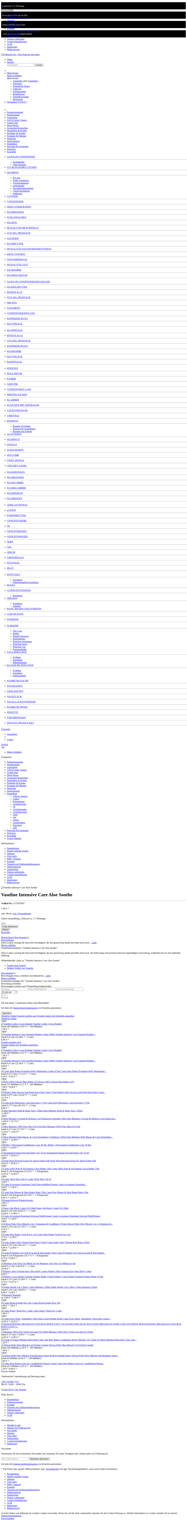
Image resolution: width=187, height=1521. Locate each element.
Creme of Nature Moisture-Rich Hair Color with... (113, 1340)
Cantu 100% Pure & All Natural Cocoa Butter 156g (75, 1168)
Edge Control (16, 254)
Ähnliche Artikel (9, 1016)
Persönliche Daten (21, 86)
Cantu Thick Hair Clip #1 (39, 1179)
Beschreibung (7, 937)
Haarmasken (15, 212)
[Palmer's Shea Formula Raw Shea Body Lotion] (24, 1271)
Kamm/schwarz (26, 1200)
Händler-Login (14, 1425)
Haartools (11, 788)
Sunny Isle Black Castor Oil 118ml (52, 1208)
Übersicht (17, 83)
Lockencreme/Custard (22, 167)
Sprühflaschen (17, 394)
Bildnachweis (13, 49)
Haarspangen (16, 472)
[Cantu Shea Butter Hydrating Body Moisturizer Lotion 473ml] (31, 1071)
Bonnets (12, 421)
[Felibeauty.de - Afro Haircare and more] (20, 54)
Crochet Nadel (17, 465)
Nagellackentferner (21, 702)
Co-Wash (12, 196)
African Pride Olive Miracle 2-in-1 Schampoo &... (89, 1224)
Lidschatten (15, 691)
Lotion (11, 510)
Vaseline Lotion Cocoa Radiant (47, 1024)
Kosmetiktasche (17, 680)
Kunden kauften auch (27, 1016)
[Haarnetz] (6, 1295)
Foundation (14, 686)
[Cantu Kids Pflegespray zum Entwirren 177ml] (24, 1103)
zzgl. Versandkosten (22, 913)
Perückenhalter (20, 649)
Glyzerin (13, 238)
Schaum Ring (15, 450)
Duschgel (13, 563)
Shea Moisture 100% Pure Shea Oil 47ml (61, 1126)
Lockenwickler (17, 410)
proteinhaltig (18, 185)
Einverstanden (7, 1518)
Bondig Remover (21, 636)
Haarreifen (14, 498)
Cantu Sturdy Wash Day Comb (47, 1311)
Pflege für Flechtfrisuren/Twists (29, 249)
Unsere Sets (12, 772)
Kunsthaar (17, 580)
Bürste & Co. (15, 335)
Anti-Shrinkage (17, 259)
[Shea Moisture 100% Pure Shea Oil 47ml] (21, 1126)
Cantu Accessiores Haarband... (72, 1184)
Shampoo (13, 172)
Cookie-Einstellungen (17, 41)
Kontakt (10, 28)
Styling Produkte (19, 233)
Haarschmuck (13, 791)
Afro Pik (12, 384)
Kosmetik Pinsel (17, 707)
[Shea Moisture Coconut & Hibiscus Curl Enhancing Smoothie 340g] (34, 1118)
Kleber (16, 633)
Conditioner (15, 201)
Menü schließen (14, 75)
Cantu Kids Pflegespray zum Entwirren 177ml (68, 1103)
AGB (9, 44)
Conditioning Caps (19, 389)
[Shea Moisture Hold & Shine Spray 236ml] (22, 1111)
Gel (9, 547)
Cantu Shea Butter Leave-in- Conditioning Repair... (80, 1363)
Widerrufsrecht (14, 33)
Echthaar (17, 657)
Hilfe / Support (14, 26)
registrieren (33, 81)
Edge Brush (14, 373)
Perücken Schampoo (22, 641)
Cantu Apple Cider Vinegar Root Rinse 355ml (68, 1242)
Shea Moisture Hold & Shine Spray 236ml (62, 1111)
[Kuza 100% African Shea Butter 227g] (20, 1082)
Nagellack (14, 696)
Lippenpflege (15, 557)
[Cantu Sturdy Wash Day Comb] (17, 1311)
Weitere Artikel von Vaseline (20, 968)
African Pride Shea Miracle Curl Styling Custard (71, 1345)
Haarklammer (16, 488)
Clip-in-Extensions (19, 590)
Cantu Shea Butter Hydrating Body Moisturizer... (83, 1071)
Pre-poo (16, 178)
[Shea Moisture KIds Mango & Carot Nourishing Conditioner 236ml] (34, 1137)
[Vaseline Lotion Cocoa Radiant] (17, 1024)
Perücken (11, 833)
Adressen (17, 89)
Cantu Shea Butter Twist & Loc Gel (53, 1234)
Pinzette (12, 712)
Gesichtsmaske (17, 531)
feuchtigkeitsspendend (23, 188)
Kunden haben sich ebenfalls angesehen (56, 1016)
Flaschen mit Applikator (23, 405)
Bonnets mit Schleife (22, 431)
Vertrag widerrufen (15, 39)
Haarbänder (15, 477)
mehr (94, 942)
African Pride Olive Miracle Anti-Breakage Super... (95, 1355)
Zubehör (17, 606)
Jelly (10, 568)
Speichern (6, 1013)
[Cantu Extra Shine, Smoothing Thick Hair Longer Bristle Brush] (32, 1319)
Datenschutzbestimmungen (25, 1008)
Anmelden (18, 81)
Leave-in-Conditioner (21, 156)
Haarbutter (15, 243)
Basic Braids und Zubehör (24, 608)
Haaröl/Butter (17, 287)
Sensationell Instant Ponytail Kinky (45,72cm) (68, 1153)
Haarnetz (13, 439)
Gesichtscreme (17, 520)
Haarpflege (15, 330)
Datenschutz (12, 36)
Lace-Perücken (17, 652)
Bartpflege (14, 362)
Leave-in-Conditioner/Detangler (28, 281)
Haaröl (12, 222)
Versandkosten (52, 1469)
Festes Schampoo (21, 180)
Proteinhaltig (19, 162)
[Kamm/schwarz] (10, 1200)
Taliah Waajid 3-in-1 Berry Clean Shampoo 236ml (74, 1287)
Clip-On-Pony (15, 614)
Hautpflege (14, 324)
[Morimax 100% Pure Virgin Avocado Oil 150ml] (25, 1332)
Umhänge (13, 415)
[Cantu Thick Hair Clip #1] (14, 1179)
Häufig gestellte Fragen (17, 18)
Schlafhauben (16, 217)
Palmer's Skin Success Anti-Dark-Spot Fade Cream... (81, 1092)
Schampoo (13, 308)
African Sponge (17, 505)
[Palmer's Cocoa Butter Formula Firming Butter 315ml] (27, 1276)
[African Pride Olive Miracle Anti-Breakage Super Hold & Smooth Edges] (36, 1355)
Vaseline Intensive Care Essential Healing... (76, 1034)
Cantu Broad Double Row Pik (46, 1303)
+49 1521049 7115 (10, 1381)
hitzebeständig (19, 675)
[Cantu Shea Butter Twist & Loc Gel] (19, 1234)
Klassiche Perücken (20, 665)
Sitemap (10, 20)
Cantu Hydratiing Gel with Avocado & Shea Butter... (81, 1253)
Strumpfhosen (16, 717)
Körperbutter (16, 515)
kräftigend (17, 193)
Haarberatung (13, 764)
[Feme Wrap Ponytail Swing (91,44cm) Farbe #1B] (25, 1161)
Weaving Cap (19, 647)
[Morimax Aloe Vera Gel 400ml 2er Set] (20, 1263)
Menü (9, 59)
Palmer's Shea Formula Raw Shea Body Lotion (69, 1271)
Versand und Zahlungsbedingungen (23, 31)
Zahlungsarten (19, 91)
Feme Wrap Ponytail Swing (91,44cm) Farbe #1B (73, 1161)
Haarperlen (15, 493)
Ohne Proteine (19, 164)
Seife (10, 541)
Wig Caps (17, 631)
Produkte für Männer (16, 785)
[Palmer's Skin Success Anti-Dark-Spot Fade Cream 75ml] (29, 1092)
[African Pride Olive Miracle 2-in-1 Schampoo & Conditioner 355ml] (33, 1224)
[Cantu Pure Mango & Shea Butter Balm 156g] (23, 1192)
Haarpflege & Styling (17, 780)
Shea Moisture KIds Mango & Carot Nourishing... (90, 1137)
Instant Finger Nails (20, 723)
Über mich (12, 23)
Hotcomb (13, 455)
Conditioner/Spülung (21, 313)
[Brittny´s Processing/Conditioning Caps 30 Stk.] (24, 1145)
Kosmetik (11, 836)
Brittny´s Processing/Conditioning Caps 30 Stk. (69, 1145)
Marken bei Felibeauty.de (18, 1428)
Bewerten (5, 932)
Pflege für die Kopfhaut (23, 228)
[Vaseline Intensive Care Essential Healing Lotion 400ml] (28, 1034)
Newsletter (12, 1430)
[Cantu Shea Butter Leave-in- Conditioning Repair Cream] (29, 1363)
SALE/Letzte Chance (17, 770)
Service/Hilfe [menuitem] (20, 30)
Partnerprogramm (15, 762)
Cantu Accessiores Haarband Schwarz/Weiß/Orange (76, 1216)
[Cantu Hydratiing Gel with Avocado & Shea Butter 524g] (29, 1253)
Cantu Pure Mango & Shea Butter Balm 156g (67, 1192)
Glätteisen (14, 434)
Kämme (11, 379)
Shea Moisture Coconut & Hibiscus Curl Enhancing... (91, 1118)
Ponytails (13, 574)
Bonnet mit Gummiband (24, 429)
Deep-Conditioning (19, 207)
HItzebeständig (20, 662)
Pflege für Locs (17, 264)
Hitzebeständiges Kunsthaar (26, 582)
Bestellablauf (13, 15)
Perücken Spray (20, 644)
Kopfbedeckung (17, 318)
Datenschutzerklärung (11, 1516)
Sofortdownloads (21, 97)
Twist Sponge (15, 460)
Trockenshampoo (21, 183)
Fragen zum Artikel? (16, 965)
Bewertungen (21, 937)
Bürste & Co (14, 292)
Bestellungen (19, 94)
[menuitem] (96, 15)
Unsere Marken (14, 838)
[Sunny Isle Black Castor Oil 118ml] (18, 1208)
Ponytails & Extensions (17, 830)
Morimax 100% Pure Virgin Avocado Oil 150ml (71, 1332)
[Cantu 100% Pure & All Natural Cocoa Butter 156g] (26, 1168)
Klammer (13, 400)
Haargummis (15, 482)
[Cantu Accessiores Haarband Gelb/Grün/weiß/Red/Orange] (29, 1184)
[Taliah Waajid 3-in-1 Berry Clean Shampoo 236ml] (26, 1287)
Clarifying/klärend (21, 191)
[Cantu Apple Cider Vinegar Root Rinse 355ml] (24, 1242)
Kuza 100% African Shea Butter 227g (56, 1082)
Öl (8, 526)
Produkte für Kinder (16, 783)
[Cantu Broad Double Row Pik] (16, 1303)
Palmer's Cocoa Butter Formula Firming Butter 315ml (78, 1276)
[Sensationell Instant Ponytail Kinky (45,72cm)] (24, 1153)
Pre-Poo (12, 302)
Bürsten (12, 368)
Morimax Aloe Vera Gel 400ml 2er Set (57, 1263)
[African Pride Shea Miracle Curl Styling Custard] (25, 1345)
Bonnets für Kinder (22, 426)
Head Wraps (12, 775)
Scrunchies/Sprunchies (17, 778)
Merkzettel (18, 99)
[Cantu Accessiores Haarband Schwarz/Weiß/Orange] (26, 1216)
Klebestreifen (19, 639)
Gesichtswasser (17, 536)
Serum (11, 552)
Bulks (11, 585)
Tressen (12, 598)
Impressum (12, 47)
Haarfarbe (14, 270)
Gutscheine (12, 767)
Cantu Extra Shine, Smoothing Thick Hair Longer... (87, 1319)
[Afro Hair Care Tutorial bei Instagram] (13, 1389)
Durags (12, 444)
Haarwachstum (17, 275)
